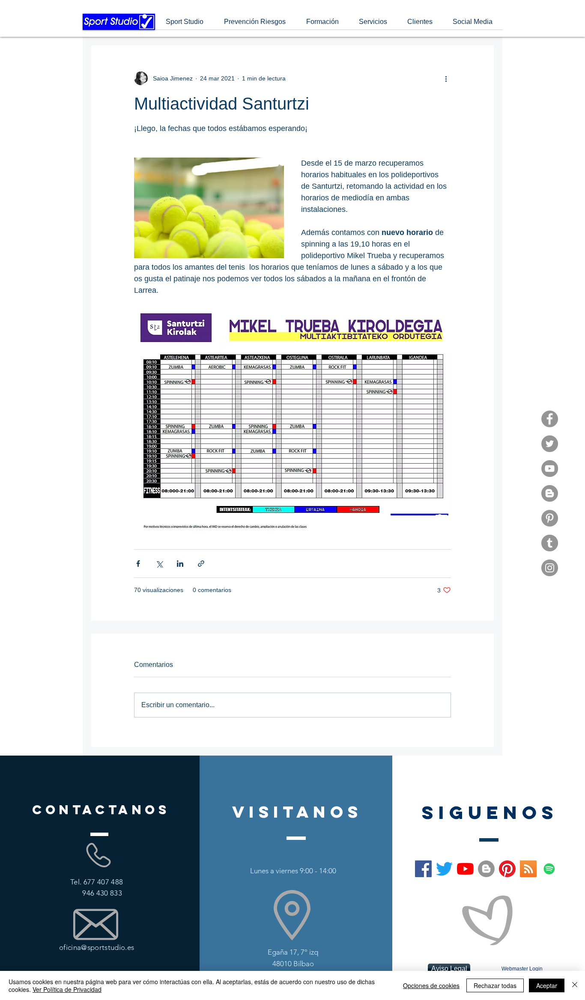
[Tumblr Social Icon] (549, 543)
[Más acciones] (446, 78)
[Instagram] (549, 568)
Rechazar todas (495, 985)
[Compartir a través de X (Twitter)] (159, 564)
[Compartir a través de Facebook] (138, 564)
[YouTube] (549, 468)
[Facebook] (549, 419)
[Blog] (549, 493)
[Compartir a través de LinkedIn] (180, 564)
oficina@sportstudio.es (96, 947)
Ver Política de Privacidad (67, 989)
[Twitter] (549, 443)
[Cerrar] (575, 985)
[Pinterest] (549, 518)
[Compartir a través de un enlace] (201, 564)
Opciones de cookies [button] (431, 985)
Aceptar (546, 985)
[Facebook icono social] (423, 868)
